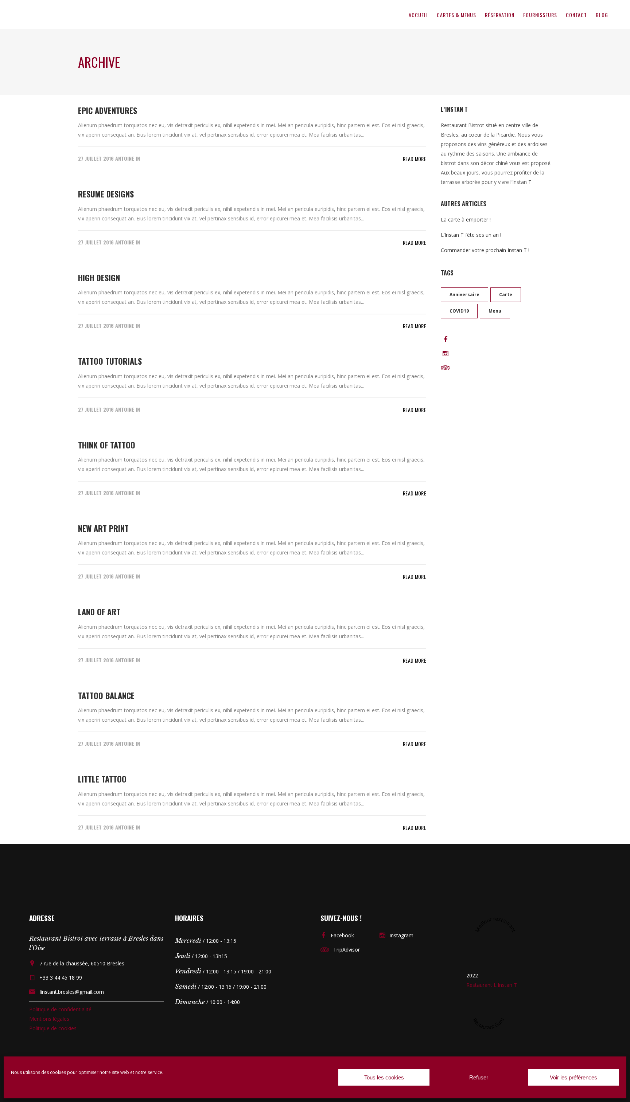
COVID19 (459, 311)
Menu (495, 311)
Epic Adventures (107, 110)
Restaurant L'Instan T (491, 984)
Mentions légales (49, 1018)
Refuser (478, 1077)
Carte (505, 294)
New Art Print (103, 528)
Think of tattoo (106, 445)
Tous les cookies (384, 1077)
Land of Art (99, 611)
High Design (99, 277)
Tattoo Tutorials (110, 361)
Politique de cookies (53, 1028)
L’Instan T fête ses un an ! (471, 234)
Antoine (124, 158)
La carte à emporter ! (466, 219)
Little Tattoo (102, 779)
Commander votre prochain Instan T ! (485, 250)
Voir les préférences (573, 1077)
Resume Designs (106, 194)
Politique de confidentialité (60, 1009)
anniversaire (464, 294)
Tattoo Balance (106, 695)
